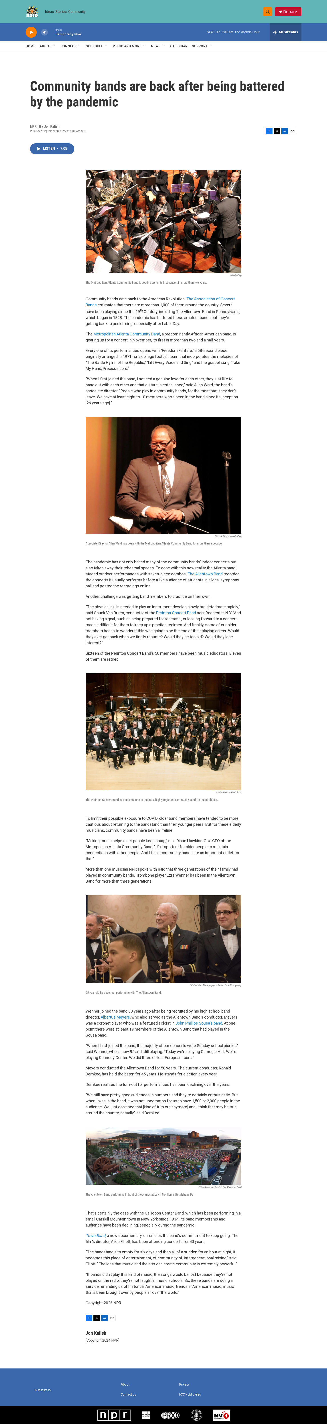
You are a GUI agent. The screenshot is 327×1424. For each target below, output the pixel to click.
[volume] (44, 32)
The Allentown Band (205, 574)
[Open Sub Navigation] (54, 46)
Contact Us (128, 1394)
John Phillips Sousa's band (199, 1023)
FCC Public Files (190, 1394)
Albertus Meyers (115, 1017)
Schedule (94, 46)
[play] (31, 32)
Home (30, 46)
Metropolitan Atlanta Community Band (126, 334)
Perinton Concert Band (176, 612)
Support (200, 46)
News (156, 46)
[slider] (51, 32)
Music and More (127, 46)
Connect (68, 46)
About (45, 46)
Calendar (179, 46)
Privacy (184, 1384)
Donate (290, 11)
